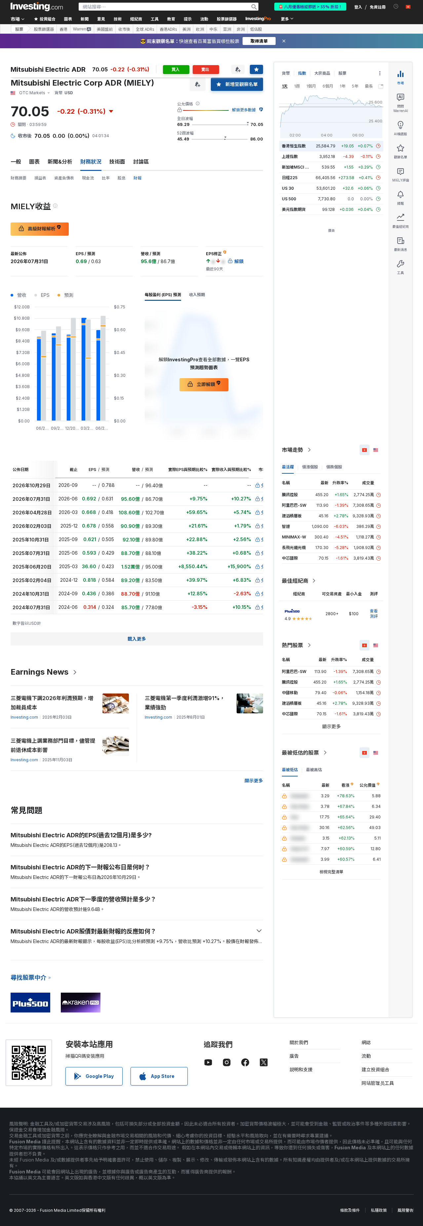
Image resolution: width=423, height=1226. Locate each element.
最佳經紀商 (295, 580)
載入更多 (137, 639)
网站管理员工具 (378, 1083)
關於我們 (298, 1042)
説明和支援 (301, 1069)
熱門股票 (292, 645)
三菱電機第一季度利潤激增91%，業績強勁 (185, 703)
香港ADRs (168, 29)
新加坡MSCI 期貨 (297, 167)
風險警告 (405, 1210)
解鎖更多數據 (244, 109)
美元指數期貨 (294, 209)
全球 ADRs (145, 29)
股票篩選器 (227, 18)
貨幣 (286, 73)
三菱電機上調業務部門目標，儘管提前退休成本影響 (53, 745)
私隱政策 (379, 1210)
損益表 (40, 178)
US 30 (288, 188)
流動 (366, 1056)
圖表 (34, 161)
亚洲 (227, 29)
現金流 (88, 178)
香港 (63, 29)
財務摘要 (18, 178)
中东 (213, 29)
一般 (16, 161)
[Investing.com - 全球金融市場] (37, 6)
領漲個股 (310, 466)
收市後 (124, 29)
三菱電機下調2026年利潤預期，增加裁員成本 (52, 703)
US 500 (289, 198)
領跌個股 (334, 466)
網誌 (366, 1042)
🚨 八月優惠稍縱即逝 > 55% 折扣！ (310, 6)
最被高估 (314, 769)
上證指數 (290, 156)
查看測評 (374, 614)
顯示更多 (254, 780)
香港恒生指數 (294, 145)
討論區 (141, 161)
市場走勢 (292, 450)
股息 (122, 178)
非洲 (241, 29)
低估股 (256, 29)
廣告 (294, 1056)
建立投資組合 (375, 1069)
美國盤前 (105, 29)
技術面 (117, 161)
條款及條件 (350, 1210)
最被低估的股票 (300, 752)
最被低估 (290, 769)
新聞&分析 (60, 161)
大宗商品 (322, 73)
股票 (19, 29)
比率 (106, 178)
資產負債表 (64, 178)
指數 (302, 73)
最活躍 (288, 466)
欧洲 (200, 29)
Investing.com (24, 717)
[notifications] (396, 6)
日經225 (289, 177)
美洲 (186, 29)
